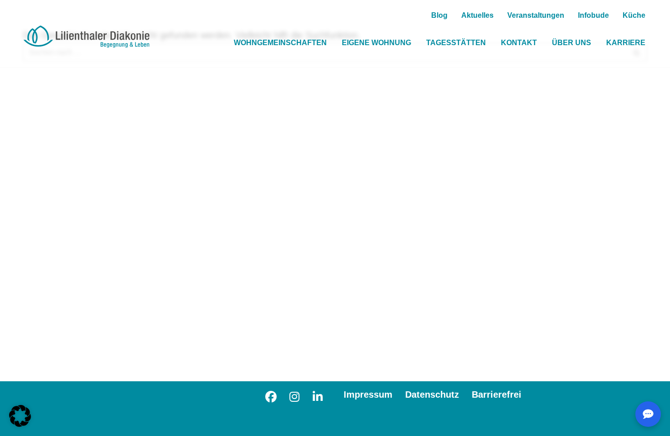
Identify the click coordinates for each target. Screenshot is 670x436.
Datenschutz (432, 394)
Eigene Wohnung (376, 43)
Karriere (625, 43)
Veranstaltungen (535, 15)
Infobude (593, 15)
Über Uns (571, 43)
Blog (439, 15)
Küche (634, 15)
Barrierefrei (496, 394)
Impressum (368, 394)
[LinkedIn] (317, 395)
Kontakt (519, 43)
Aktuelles (477, 15)
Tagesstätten (456, 43)
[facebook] (271, 395)
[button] (20, 416)
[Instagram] (294, 395)
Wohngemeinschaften (280, 43)
